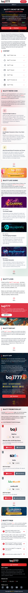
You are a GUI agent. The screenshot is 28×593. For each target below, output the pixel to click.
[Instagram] (7, 587)
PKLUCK (12, 581)
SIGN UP (23, 1)
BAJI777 (5, 581)
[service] (5, 1)
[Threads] (21, 587)
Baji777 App (4, 358)
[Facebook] (2, 587)
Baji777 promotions (9, 412)
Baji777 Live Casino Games (18, 184)
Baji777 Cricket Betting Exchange (10, 14)
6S (17, 581)
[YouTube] (16, 587)
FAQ (13, 523)
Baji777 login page (14, 282)
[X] (12, 587)
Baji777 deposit (7, 331)
